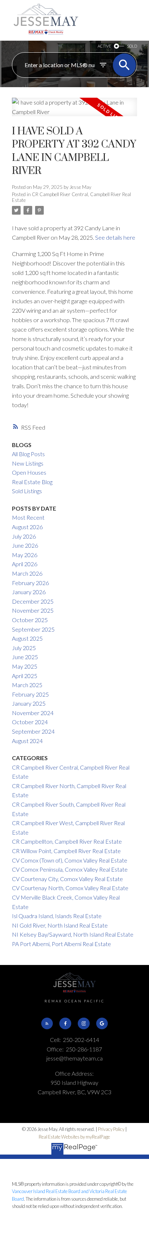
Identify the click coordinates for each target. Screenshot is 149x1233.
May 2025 (24, 666)
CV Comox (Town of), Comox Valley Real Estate (69, 860)
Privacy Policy (111, 1129)
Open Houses (29, 472)
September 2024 (33, 731)
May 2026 (24, 554)
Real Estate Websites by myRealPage (74, 1137)
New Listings (27, 463)
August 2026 (27, 526)
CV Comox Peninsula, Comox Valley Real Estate (70, 869)
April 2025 (24, 675)
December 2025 (33, 601)
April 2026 (24, 563)
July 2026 (24, 536)
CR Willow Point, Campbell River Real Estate (66, 850)
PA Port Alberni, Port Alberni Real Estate (61, 943)
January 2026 (29, 591)
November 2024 (33, 712)
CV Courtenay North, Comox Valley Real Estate (70, 887)
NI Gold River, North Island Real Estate (60, 925)
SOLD (132, 46)
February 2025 (30, 694)
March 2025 (27, 684)
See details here (115, 237)
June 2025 (25, 656)
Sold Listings (27, 490)
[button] (47, 1023)
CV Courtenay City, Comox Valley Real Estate (67, 878)
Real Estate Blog (32, 481)
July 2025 (24, 647)
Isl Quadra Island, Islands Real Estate (57, 915)
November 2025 (33, 610)
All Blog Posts (28, 453)
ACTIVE (104, 46)
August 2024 (27, 740)
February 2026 (30, 582)
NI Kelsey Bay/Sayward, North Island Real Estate (72, 934)
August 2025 (27, 638)
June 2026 (25, 545)
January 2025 (29, 703)
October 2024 (30, 721)
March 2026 (27, 573)
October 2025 (30, 619)
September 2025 (33, 629)
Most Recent (28, 517)
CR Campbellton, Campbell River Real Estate (67, 841)
